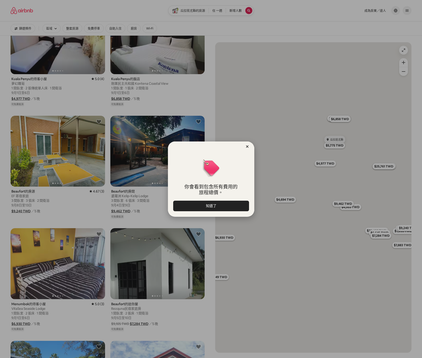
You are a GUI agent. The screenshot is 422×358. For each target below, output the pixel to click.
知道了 (211, 206)
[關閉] (247, 146)
